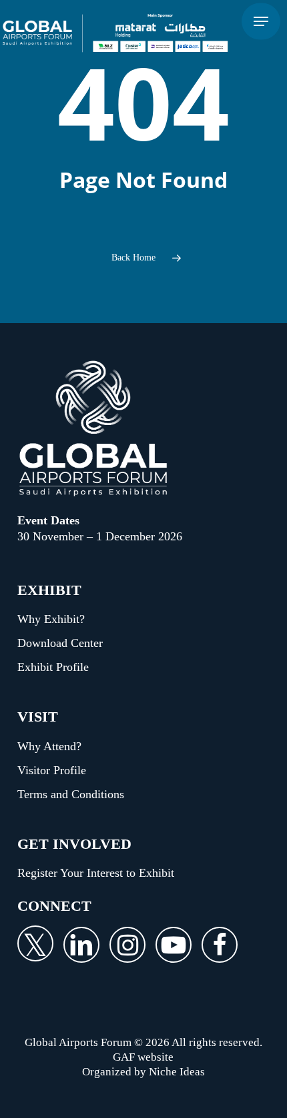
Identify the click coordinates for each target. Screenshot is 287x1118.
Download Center (60, 643)
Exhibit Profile (53, 667)
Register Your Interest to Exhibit (95, 872)
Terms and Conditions (70, 794)
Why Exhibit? (51, 619)
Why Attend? (49, 746)
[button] (261, 22)
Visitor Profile (51, 770)
